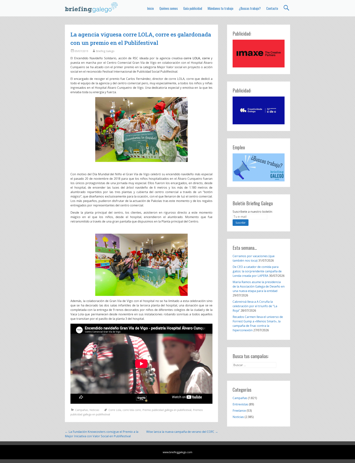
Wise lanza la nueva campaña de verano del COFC (182, 432)
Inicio (150, 8)
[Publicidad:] (259, 66)
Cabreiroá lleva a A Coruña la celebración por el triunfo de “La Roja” (255, 306)
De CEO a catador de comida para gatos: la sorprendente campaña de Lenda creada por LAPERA (257, 271)
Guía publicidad (192, 8)
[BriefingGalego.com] (91, 7)
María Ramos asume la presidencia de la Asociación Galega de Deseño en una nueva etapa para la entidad (259, 286)
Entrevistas (240, 404)
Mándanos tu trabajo (220, 8)
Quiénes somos (168, 8)
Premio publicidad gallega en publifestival (166, 410)
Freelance (239, 411)
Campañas (81, 410)
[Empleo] (259, 167)
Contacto (272, 8)
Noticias (94, 410)
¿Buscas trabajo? (250, 8)
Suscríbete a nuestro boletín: (253, 212)
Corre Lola (115, 410)
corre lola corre (132, 410)
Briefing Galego (105, 51)
